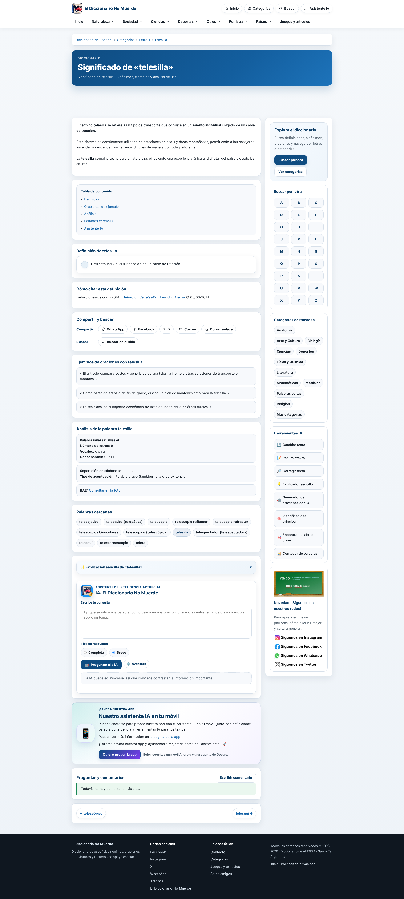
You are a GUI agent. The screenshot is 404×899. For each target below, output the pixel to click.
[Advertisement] (202, 99)
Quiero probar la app (120, 754)
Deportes (306, 351)
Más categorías (289, 414)
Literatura (285, 372)
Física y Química (290, 362)
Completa (96, 652)
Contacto (217, 852)
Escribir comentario (236, 777)
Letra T (144, 40)
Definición (92, 199)
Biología (313, 341)
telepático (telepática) (124, 522)
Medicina (313, 383)
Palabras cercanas (98, 221)
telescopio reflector (191, 522)
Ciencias (284, 351)
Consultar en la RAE (105, 490)
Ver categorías (290, 172)
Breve (121, 652)
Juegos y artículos (295, 21)
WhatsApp (158, 874)
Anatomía (284, 330)
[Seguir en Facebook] (299, 647)
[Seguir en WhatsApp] (299, 656)
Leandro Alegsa (172, 297)
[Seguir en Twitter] (299, 664)
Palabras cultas (289, 393)
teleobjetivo (89, 522)
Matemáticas (287, 383)
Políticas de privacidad (298, 864)
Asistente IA (93, 228)
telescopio (158, 522)
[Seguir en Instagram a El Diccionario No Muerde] (299, 584)
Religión (283, 404)
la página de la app (165, 737)
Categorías (125, 40)
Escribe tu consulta (95, 602)
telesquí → (244, 813)
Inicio (79, 21)
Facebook (158, 852)
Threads (156, 881)
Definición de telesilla (139, 297)
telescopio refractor (231, 522)
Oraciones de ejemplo (101, 206)
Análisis (90, 214)
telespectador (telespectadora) (222, 532)
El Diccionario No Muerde (170, 888)
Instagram (158, 859)
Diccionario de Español (94, 40)
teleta (140, 543)
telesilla (161, 40)
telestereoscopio (114, 543)
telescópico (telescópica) (147, 532)
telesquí (85, 543)
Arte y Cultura (288, 341)
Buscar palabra (290, 160)
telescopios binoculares (98, 532)
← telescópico (91, 813)
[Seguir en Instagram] (299, 638)
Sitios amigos (221, 874)
